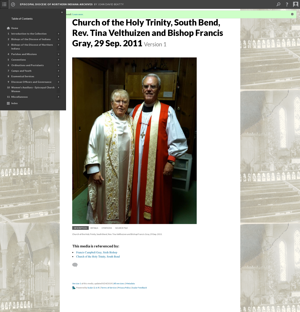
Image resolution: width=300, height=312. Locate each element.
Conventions (18, 59)
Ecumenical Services (22, 76)
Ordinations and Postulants (27, 65)
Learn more (77, 14)
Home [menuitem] (14, 28)
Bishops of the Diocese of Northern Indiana (32, 46)
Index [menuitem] (14, 103)
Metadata (130, 283)
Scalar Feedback (139, 287)
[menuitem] (4, 4)
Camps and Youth (21, 70)
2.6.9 (96, 287)
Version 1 (76, 283)
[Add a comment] (76, 265)
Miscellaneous (19, 96)
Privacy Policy (124, 287)
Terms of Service (108, 287)
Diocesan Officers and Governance (31, 82)
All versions (119, 283)
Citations (107, 228)
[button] (287, 4)
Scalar (90, 287)
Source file (121, 228)
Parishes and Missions (24, 54)
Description (80, 228)
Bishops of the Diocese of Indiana (31, 39)
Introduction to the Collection (29, 33)
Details (94, 228)
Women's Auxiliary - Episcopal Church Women (33, 89)
